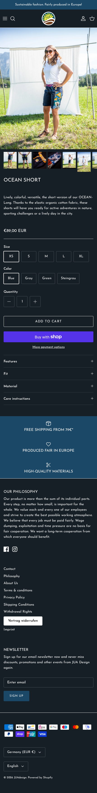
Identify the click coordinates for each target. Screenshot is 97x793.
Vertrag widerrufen (23, 621)
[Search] (15, 19)
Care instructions (17, 399)
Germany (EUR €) (21, 752)
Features (10, 361)
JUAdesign (20, 777)
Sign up (16, 695)
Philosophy (12, 576)
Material (10, 386)
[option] (48, 88)
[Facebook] (6, 549)
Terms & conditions (18, 590)
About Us (11, 583)
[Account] (82, 19)
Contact (9, 569)
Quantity (11, 292)
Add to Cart (48, 321)
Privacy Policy (14, 597)
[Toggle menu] (5, 19)
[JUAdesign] (48, 18)
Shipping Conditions (19, 605)
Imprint (9, 629)
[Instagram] (14, 549)
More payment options (48, 347)
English (12, 766)
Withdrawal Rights (18, 612)
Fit (6, 374)
